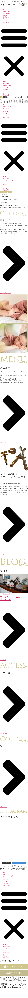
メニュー (5, 15)
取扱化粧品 (6, 22)
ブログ (5, 19)
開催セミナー (7, 17)
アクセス (5, 20)
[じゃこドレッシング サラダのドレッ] (4, 857)
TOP (4, 9)
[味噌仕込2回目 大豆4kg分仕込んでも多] (14, 840)
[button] (14, 52)
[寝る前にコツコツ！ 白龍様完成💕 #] (4, 823)
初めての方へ (7, 11)
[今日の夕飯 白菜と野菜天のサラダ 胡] (4, 846)
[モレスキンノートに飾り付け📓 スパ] (23, 823)
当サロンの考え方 (8, 13)
